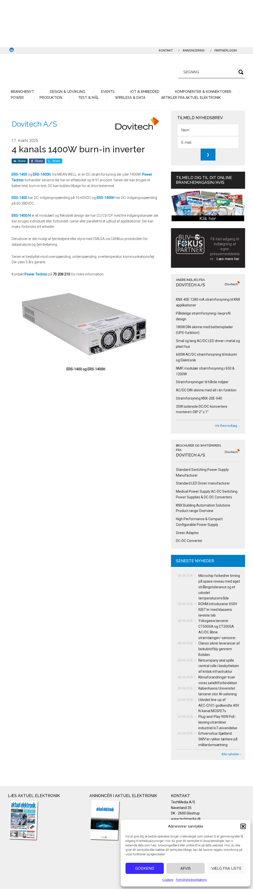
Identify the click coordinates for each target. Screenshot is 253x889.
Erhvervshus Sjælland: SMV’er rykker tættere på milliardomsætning (217, 739)
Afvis (185, 868)
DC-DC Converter (189, 541)
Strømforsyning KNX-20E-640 (199, 398)
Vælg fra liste (226, 868)
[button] (243, 826)
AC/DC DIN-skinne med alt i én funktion (206, 390)
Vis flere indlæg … (227, 426)
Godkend (144, 868)
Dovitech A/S (34, 124)
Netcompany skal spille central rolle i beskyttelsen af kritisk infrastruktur (218, 666)
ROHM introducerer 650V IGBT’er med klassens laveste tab (217, 609)
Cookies (167, 880)
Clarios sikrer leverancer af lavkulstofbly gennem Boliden (219, 649)
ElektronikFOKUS (55, 71)
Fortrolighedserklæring (191, 880)
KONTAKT (166, 50)
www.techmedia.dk (186, 819)
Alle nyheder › (231, 754)
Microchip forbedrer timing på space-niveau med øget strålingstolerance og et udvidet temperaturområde (219, 587)
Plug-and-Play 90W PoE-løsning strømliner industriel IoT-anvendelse (217, 722)
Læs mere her (228, 259)
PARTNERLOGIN (225, 50)
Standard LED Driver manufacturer (203, 483)
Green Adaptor (187, 533)
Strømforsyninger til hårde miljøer (202, 382)
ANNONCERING (194, 50)
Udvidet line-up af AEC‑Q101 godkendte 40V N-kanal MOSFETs (218, 705)
